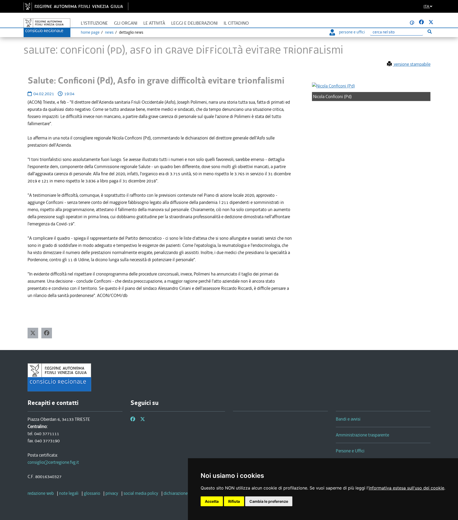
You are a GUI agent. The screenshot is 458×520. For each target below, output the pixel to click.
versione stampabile (411, 64)
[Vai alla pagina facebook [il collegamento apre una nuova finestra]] (421, 22)
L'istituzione (94, 23)
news (109, 32)
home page (90, 32)
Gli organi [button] (125, 23)
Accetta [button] (212, 501)
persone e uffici (352, 32)
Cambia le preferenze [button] (268, 501)
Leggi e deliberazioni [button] (194, 23)
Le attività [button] (154, 23)
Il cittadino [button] (236, 23)
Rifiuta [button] (234, 501)
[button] (33, 333)
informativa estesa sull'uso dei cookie (406, 488)
